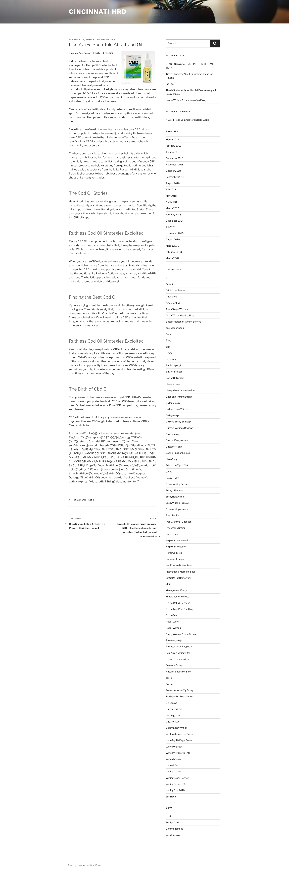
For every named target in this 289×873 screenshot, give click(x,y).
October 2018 (173, 170)
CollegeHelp (172, 415)
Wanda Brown (106, 39)
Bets (168, 334)
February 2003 (174, 252)
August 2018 (173, 183)
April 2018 (171, 202)
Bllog (168, 340)
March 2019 (172, 139)
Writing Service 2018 (177, 784)
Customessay (173, 434)
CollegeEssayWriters (177, 409)
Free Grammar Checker (178, 521)
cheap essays (173, 384)
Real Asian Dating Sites (178, 652)
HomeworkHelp (174, 552)
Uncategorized (84, 500)
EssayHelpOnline (175, 496)
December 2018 (174, 158)
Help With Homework (177, 540)
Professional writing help (179, 646)
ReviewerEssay (174, 665)
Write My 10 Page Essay (179, 740)
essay (169, 471)
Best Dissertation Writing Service (183, 321)
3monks (170, 284)
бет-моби (171, 796)
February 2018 (173, 214)
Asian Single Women (177, 309)
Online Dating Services (178, 602)
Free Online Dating (175, 527)
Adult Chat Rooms (175, 290)
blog (168, 346)
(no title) (170, 83)
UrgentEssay (172, 721)
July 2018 (171, 189)
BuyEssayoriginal (175, 365)
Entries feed (172, 822)
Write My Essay (174, 746)
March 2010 (172, 245)
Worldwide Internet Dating (180, 734)
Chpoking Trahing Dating (179, 396)
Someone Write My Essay (179, 690)
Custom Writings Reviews (179, 427)
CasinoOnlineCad (175, 378)
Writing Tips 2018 (175, 790)
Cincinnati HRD (98, 11)
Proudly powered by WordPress (85, 865)
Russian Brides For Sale (178, 671)
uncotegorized (173, 715)
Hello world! (203, 119)
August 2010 (173, 239)
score (169, 677)
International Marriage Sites (180, 571)
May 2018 (171, 195)
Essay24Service (174, 490)
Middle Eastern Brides (177, 596)
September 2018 (175, 176)
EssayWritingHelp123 (177, 502)
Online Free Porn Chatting (179, 609)
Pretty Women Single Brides (181, 634)
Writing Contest (174, 771)
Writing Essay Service (177, 777)
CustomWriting (174, 446)
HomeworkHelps (175, 559)
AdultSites (171, 296)
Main (168, 584)
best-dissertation (175, 327)
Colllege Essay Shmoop (178, 421)
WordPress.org (174, 835)
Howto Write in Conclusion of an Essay (186, 100)
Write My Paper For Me (178, 752)
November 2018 (174, 164)
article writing (173, 302)
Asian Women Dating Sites (180, 315)
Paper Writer (172, 621)
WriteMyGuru (173, 765)
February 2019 (173, 145)
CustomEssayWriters (177, 440)
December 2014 (174, 220)
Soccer (169, 684)
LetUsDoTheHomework (178, 577)
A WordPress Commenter (180, 119)
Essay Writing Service (177, 484)
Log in (169, 816)
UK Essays (171, 702)
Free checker (173, 515)
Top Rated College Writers (180, 696)
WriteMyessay (173, 759)
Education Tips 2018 (177, 465)
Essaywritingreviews (177, 509)
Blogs (169, 352)
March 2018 (172, 208)
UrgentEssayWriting (176, 727)
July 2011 (171, 227)
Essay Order (172, 477)
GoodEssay (172, 534)
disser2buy (171, 459)
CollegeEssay (173, 402)
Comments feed (174, 828)
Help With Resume (176, 546)
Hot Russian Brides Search (180, 565)
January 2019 (173, 152)
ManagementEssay (176, 590)
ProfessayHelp (173, 640)
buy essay (171, 359)
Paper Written (173, 627)
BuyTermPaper (174, 371)
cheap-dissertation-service (180, 390)
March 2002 (172, 258)
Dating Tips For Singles (178, 452)
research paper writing (178, 659)
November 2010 (175, 233)
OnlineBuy (171, 615)
